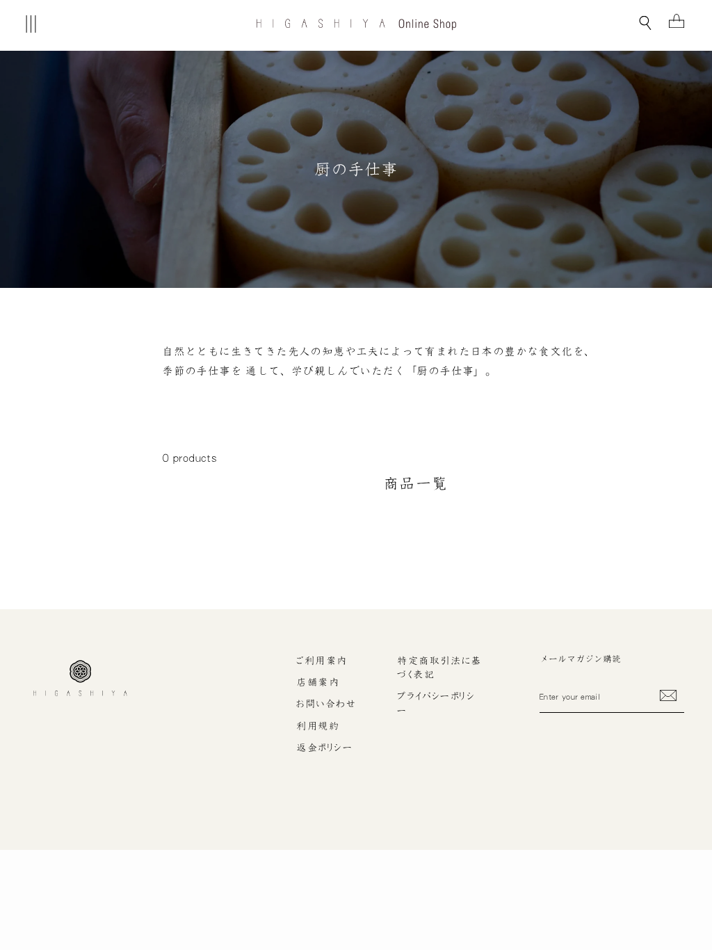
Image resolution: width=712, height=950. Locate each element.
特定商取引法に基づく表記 (439, 667)
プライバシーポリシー (436, 703)
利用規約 (317, 726)
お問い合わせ (326, 704)
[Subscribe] (668, 695)
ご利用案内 (321, 661)
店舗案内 (317, 682)
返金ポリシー (324, 747)
